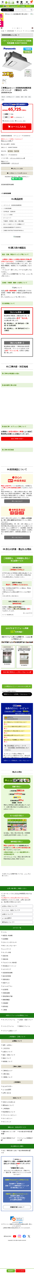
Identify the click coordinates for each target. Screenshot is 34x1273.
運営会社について (7, 922)
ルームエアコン (7, 986)
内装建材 (5, 1003)
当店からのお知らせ (9, 1102)
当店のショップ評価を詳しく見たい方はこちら (16, 760)
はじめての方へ (7, 1086)
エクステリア (7, 969)
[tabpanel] (17, 14)
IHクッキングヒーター (10, 945)
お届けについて (7, 914)
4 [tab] (18, 29)
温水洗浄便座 (7, 976)
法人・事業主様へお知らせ (9, 1151)
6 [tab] (22, 29)
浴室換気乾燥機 (7, 35)
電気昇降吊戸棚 (7, 996)
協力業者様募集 (24, 1150)
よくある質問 (6, 918)
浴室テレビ (6, 983)
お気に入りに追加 (18, 168)
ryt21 (8, 717)
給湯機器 (5, 939)
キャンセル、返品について (10, 910)
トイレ (5, 932)
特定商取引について (9, 1112)
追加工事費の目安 (16, 438)
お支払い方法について (9, 906)
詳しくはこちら (16, 501)
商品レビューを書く (6, 141)
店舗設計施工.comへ (16, 1207)
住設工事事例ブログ (9, 1138)
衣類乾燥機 (6, 993)
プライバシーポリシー (10, 1115)
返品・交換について (9, 1055)
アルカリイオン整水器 (10, 962)
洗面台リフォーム (24, 1026)
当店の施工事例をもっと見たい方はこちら (16, 672)
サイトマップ (7, 1121)
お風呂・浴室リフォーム (25, 1021)
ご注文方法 (6, 1048)
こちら (28, 274)
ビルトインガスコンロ (10, 942)
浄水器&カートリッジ (9, 966)
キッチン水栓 (7, 952)
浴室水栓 (5, 956)
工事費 (5, 1010)
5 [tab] (20, 29)
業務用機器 (6, 999)
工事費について (7, 1077)
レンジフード (7, 949)
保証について (7, 1058)
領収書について (7, 1061)
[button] (17, 1219)
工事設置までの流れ (9, 121)
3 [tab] (16, 29)
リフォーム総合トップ (10, 1030)
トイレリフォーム (8, 1026)
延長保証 (5, 1006)
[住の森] (9, 2)
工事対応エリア (7, 1070)
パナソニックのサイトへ (16, 158)
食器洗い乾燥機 (7, 935)
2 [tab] (15, 29)
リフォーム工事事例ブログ (25, 1139)
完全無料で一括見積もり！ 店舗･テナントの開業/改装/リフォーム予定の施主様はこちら (17, 1183)
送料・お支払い (7, 1045)
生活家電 (5, 989)
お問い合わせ (7, 1093)
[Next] (32, 28)
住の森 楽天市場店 (25, 1131)
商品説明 (10, 1270)
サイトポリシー (7, 1118)
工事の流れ (6, 1074)
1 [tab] (13, 29)
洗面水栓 (5, 959)
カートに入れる (18, 126)
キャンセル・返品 (20, 121)
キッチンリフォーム (9, 1019)
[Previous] (1, 28)
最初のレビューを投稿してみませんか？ (16, 694)
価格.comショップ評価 (8, 1132)
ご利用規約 (6, 1108)
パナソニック (15, 163)
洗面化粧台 (6, 979)
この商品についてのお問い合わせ (17, 173)
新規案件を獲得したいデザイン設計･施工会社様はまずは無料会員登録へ (17, 1197)
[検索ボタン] (31, 10)
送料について (11, 297)
